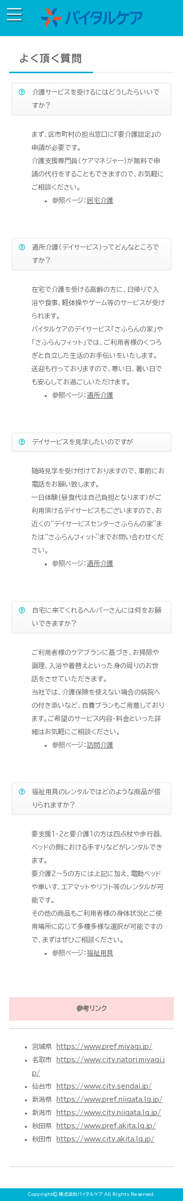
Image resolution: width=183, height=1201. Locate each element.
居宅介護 (100, 200)
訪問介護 (100, 745)
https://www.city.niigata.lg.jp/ (108, 1112)
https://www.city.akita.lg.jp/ (105, 1139)
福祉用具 (100, 953)
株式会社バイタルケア (81, 1194)
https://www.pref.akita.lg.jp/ (106, 1126)
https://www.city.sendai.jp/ (104, 1086)
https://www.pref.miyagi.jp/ (104, 1046)
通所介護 (100, 395)
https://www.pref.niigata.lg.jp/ (109, 1099)
